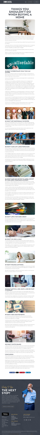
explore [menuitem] (13, 419)
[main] (20, 191)
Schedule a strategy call (8, 406)
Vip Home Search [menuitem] (14, 418)
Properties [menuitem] (13, 417)
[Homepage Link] (8, 1)
